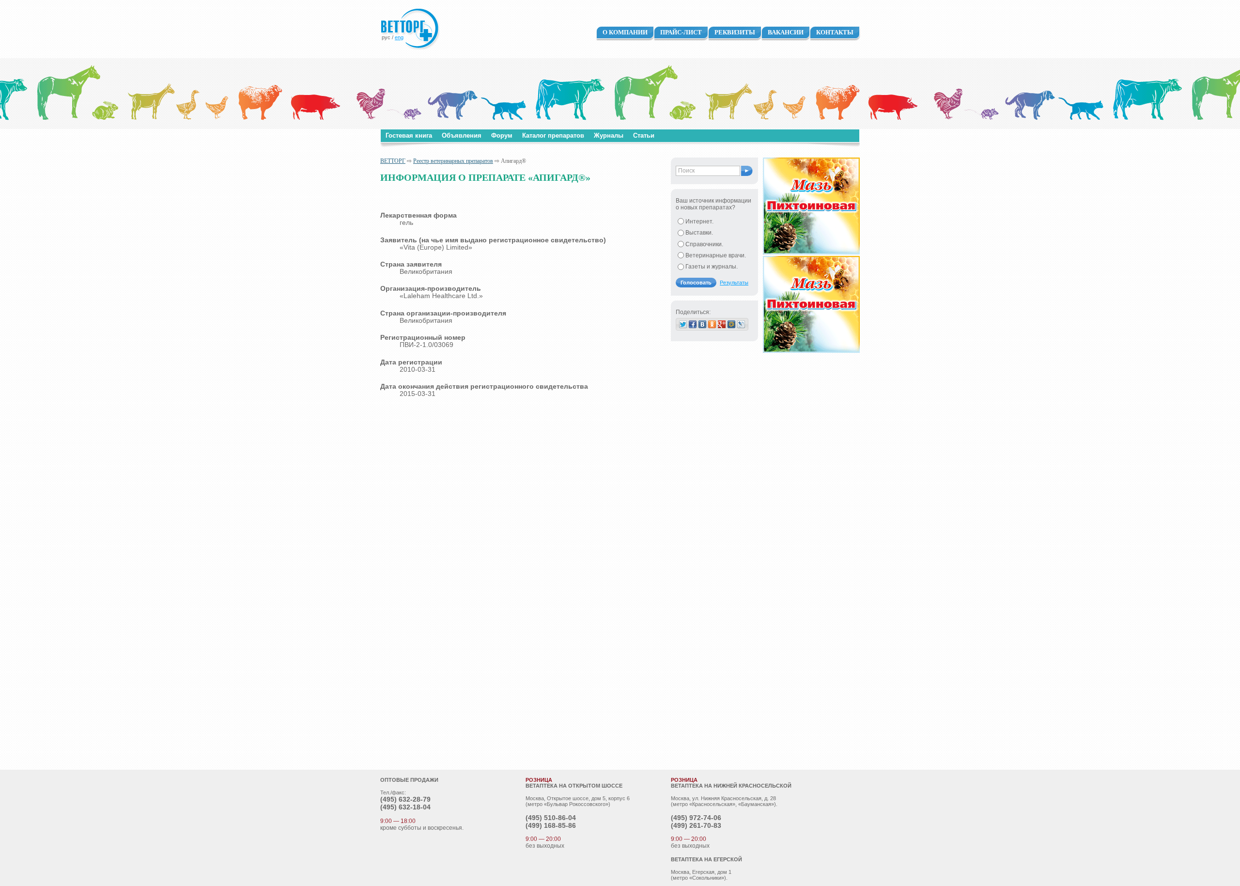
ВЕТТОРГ (392, 161)
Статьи (643, 135)
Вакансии (786, 32)
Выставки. (699, 232)
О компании (625, 32)
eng (399, 37)
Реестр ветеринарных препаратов (453, 161)
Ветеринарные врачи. (715, 255)
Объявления (461, 135)
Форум (501, 135)
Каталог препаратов (553, 135)
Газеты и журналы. (711, 266)
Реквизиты (734, 32)
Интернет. (699, 221)
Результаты (734, 282)
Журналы (608, 135)
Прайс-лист (681, 32)
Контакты (834, 32)
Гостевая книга (409, 135)
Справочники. (704, 244)
